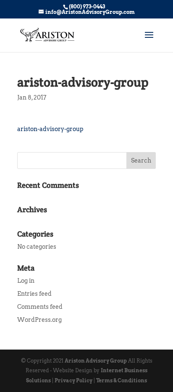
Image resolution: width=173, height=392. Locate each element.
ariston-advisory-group (50, 129)
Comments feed (40, 306)
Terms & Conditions (121, 380)
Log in (25, 280)
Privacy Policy (73, 380)
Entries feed (34, 293)
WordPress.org (39, 319)
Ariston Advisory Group (96, 361)
